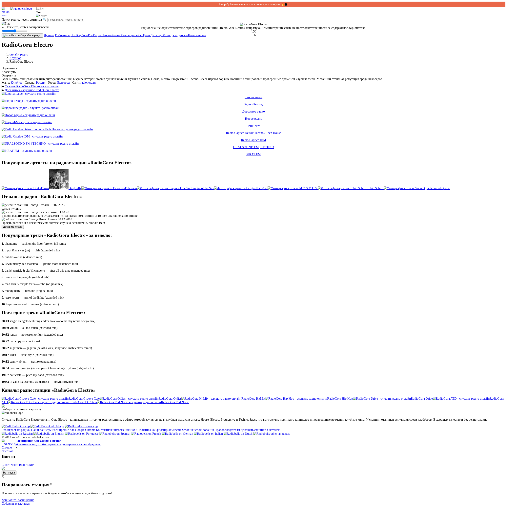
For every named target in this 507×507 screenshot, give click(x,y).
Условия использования (198, 430)
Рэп (140, 35)
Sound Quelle (441, 188)
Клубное (82, 35)
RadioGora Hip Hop (340, 398)
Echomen (131, 188)
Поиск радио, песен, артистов (22, 19)
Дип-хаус (157, 35)
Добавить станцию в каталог (260, 430)
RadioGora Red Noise (175, 402)
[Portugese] (82, 433)
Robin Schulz (375, 188)
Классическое (197, 35)
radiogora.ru (88, 82)
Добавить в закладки (16, 503)
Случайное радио (30, 35)
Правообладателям (227, 430)
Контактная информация (113, 430)
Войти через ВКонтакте (18, 464)
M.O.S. (313, 188)
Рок (90, 35)
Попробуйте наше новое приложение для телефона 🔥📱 (253, 4)
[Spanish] (115, 433)
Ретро (97, 35)
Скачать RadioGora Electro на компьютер (32, 86)
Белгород (63, 82)
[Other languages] (271, 433)
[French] (146, 433)
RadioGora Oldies (170, 398)
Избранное (62, 35)
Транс (147, 35)
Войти (40, 8)
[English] (49, 433)
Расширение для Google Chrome (73, 430)
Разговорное (129, 35)
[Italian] (209, 433)
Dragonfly (75, 188)
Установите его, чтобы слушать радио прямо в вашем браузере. (58, 442)
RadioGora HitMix (253, 398)
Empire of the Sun (202, 188)
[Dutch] (238, 433)
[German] (178, 433)
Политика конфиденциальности (159, 430)
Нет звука (9, 472)
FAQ (133, 430)
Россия (40, 82)
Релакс (116, 35)
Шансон (106, 35)
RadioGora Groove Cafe (84, 398)
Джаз (173, 35)
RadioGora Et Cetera (84, 402)
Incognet (262, 188)
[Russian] (17, 433)
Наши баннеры (41, 430)
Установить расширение (18, 500)
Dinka (45, 188)
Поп (73, 35)
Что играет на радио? (16, 430)
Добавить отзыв (12, 226)
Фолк (166, 35)
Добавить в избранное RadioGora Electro (32, 90)
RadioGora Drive (422, 398)
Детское (182, 35)
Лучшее (49, 35)
